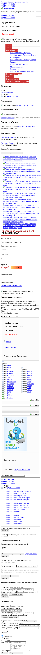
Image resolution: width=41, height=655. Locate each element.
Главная (8, 45)
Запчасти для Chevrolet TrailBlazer (18, 491)
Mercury (10, 390)
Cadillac (10, 373)
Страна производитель (10, 625)
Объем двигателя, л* (9, 628)
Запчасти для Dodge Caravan (16, 495)
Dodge (9, 380)
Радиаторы (14, 69)
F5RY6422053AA (10, 233)
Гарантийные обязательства (22, 71)
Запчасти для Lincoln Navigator (17, 503)
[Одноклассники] (7, 316)
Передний (7, 636)
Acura (29, 392)
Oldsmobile (11, 382)
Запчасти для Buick (12, 511)
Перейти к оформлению (10, 576)
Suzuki (29, 378)
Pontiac (10, 398)
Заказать (16, 267)
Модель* (4, 623)
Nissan (29, 376)
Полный (6, 640)
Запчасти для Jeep (12, 515)
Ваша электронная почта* (11, 608)
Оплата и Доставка (13, 74)
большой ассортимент (26, 127)
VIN (2, 643)
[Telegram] (9, 316)
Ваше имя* (5, 587)
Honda (29, 371)
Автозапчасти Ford (8, 137)
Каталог (8, 48)
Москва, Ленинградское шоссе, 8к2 (14, 2)
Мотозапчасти (16, 67)
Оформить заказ (31, 554)
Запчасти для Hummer (13, 523)
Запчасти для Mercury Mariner (16, 505)
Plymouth (10, 388)
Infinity (29, 386)
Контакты (17, 81)
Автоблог (9, 76)
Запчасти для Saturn (13, 519)
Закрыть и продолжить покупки (12, 554)
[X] (12, 316)
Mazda (29, 373)
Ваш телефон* (6, 590)
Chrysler (10, 376)
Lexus (29, 382)
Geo (8, 394)
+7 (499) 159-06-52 (8, 4)
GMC (9, 367)
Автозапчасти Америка (20, 52)
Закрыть (5, 594)
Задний (6, 638)
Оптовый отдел (12, 79)
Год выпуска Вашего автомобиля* (14, 615)
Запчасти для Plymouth (14, 521)
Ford (9, 365)
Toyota (29, 380)
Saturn (9, 396)
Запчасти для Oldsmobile (14, 517)
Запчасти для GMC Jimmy (15, 509)
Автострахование (7, 118)
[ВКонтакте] (4, 316)
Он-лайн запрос (10, 347)
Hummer (10, 384)
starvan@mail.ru (7, 92)
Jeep (8, 378)
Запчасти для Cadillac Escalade (17, 507)
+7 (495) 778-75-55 (8, 6)
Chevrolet (10, 371)
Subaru (29, 390)
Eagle (9, 392)
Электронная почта (8, 566)
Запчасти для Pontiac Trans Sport (17, 498)
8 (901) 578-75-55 (13, 96)
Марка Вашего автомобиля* (12, 621)
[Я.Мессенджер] (2, 316)
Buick (9, 369)
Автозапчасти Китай (19, 64)
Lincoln (10, 386)
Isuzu (29, 388)
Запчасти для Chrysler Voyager (17, 500)
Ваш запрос (5, 651)
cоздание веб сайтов (22, 470)
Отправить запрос (16, 594)
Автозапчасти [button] (11, 50)
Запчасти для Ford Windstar (15, 493)
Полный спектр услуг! (25, 105)
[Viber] (14, 316)
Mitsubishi (30, 384)
